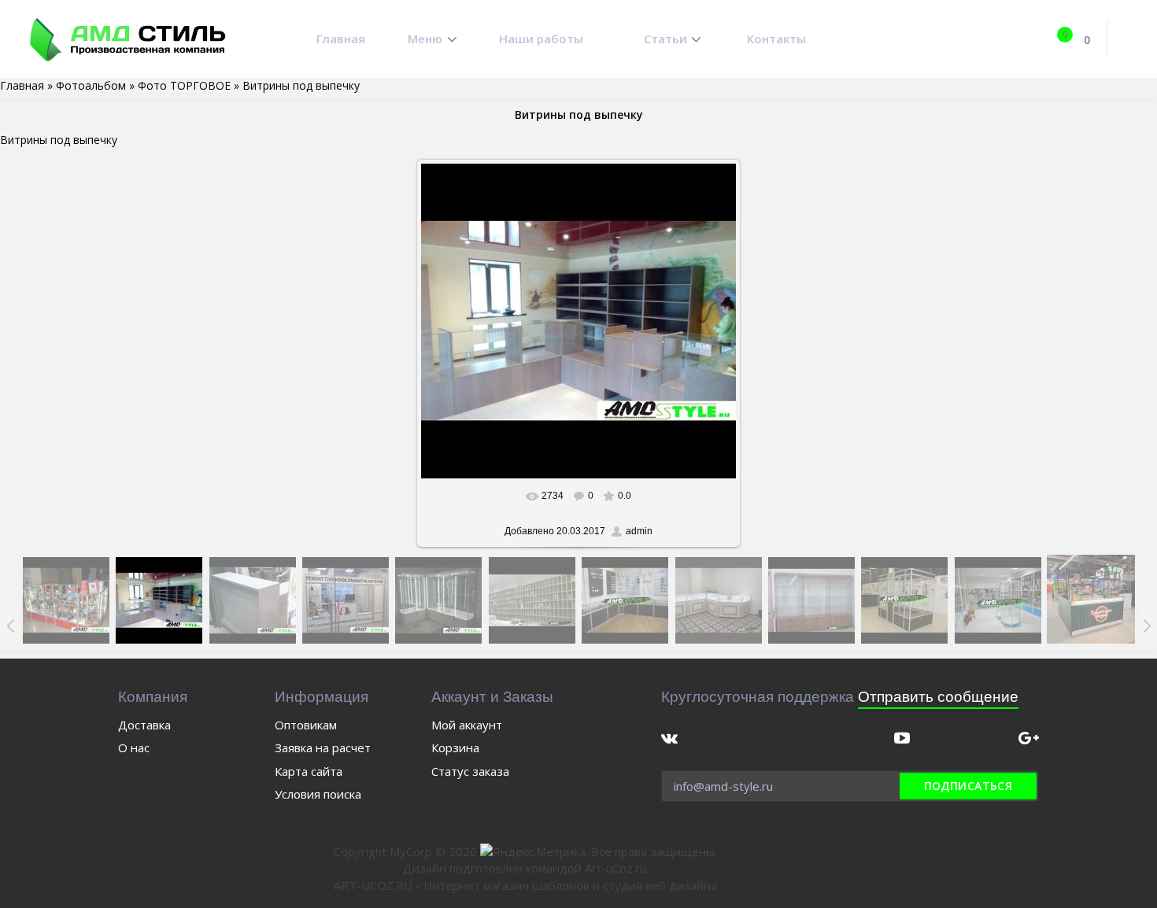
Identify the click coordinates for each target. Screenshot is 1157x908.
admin (639, 531)
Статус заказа (470, 771)
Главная (340, 38)
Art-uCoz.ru (615, 868)
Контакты (776, 38)
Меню (425, 38)
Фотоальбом (91, 85)
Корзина (455, 747)
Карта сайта (308, 771)
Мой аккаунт (466, 725)
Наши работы (541, 38)
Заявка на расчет (323, 747)
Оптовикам (306, 725)
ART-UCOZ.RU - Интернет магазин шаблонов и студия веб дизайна (525, 885)
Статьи (665, 38)
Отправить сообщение (938, 696)
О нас (134, 747)
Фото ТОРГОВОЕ (184, 85)
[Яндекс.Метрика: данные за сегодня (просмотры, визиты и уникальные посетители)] (533, 851)
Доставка (144, 725)
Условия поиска (318, 794)
